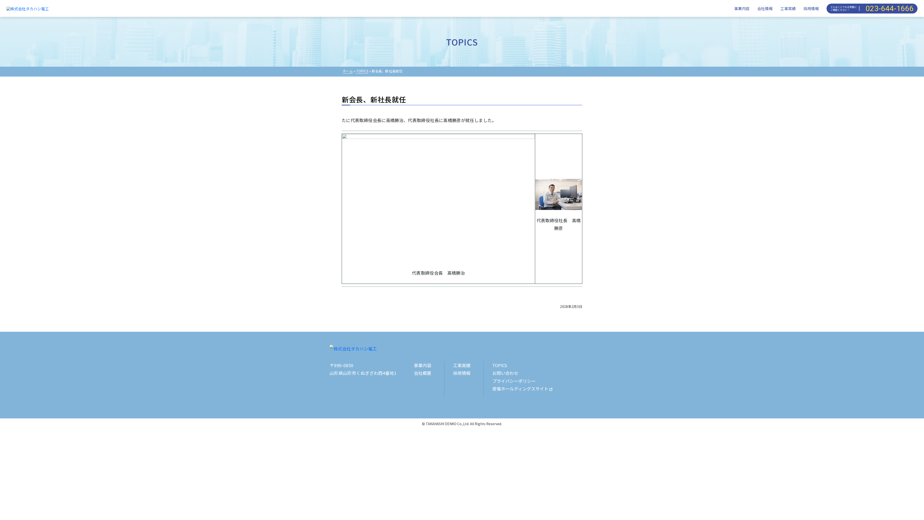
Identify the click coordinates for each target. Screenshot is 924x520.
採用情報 (811, 8)
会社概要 (422, 373)
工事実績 (788, 8)
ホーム (348, 71)
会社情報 (765, 8)
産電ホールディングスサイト (520, 388)
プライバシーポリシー (514, 381)
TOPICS (362, 71)
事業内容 (742, 8)
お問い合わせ (505, 373)
